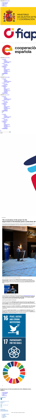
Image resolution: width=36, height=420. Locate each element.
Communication (4, 66)
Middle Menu (2, 94)
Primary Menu (3, 57)
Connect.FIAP (4, 4)
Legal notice (4, 415)
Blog (5, 68)
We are (5, 79)
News (5, 67)
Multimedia (6, 70)
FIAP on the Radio (7, 69)
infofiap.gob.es (2, 409)
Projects (3, 63)
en (0, 130)
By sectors (5, 64)
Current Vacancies (5, 3)
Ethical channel (4, 5)
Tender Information (5, 2)
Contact (3, 394)
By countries (6, 65)
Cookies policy (4, 416)
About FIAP (4, 59)
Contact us (5, 72)
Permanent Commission (7, 61)
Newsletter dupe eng (7, 90)
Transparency (4, 85)
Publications (6, 71)
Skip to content (7, 0)
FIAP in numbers (6, 62)
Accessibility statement (5, 414)
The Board (5, 80)
